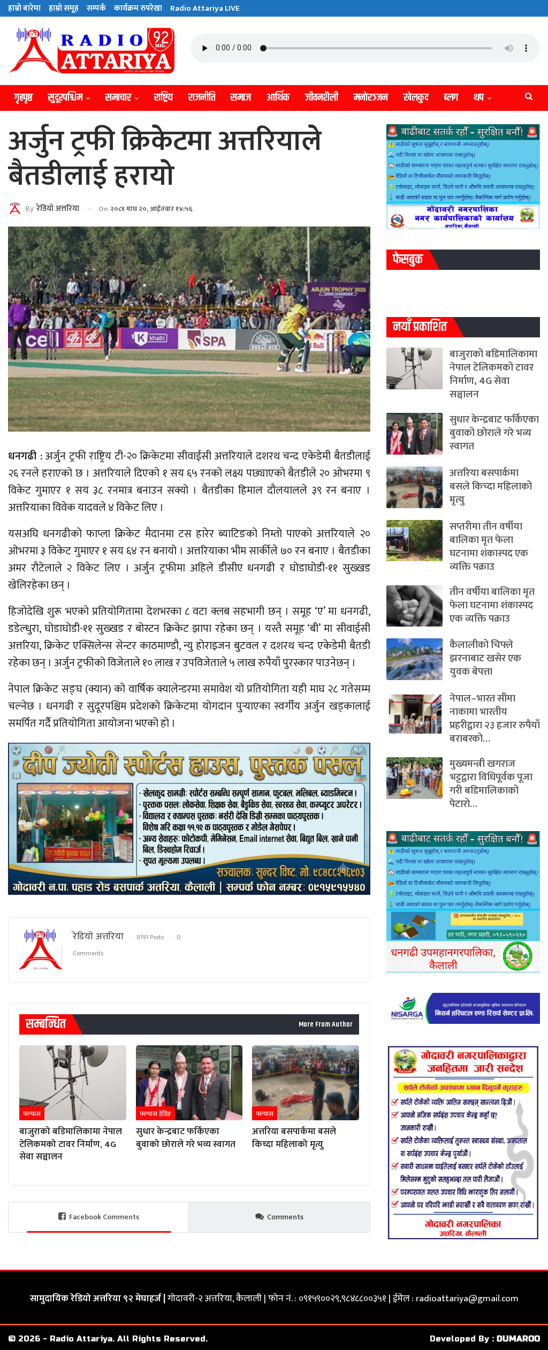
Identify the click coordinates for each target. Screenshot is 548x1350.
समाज (241, 97)
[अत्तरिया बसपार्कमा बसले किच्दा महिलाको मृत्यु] (305, 1082)
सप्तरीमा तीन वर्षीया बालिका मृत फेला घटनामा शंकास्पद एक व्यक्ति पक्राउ (489, 546)
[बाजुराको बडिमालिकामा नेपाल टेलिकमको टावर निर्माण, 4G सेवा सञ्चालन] (72, 1082)
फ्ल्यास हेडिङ (155, 1114)
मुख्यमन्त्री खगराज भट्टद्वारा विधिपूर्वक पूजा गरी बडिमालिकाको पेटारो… (491, 784)
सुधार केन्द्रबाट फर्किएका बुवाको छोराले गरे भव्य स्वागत (494, 433)
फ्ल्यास (32, 1114)
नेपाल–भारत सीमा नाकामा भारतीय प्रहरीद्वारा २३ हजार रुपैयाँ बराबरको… (495, 718)
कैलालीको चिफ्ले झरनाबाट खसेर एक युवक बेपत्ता (485, 658)
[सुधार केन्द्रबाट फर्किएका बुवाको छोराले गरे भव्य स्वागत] (189, 1082)
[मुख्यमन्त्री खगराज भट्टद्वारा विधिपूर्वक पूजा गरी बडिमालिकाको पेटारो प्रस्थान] (414, 778)
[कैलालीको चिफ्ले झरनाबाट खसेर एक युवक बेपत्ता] (414, 659)
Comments (285, 1217)
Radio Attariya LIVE (205, 8)
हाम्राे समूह (64, 8)
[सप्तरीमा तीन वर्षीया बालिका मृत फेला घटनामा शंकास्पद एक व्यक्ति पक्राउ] (414, 541)
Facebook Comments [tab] (104, 1217)
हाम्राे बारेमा (24, 8)
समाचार (118, 97)
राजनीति (201, 97)
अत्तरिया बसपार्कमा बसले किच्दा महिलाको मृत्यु (491, 486)
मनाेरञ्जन (371, 97)
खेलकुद (416, 97)
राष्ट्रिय (163, 97)
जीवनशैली (321, 97)
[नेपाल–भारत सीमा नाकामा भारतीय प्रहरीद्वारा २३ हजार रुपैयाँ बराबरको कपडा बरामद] (414, 713)
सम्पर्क (96, 8)
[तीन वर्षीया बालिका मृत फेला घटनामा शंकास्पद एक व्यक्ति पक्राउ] (414, 606)
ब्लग (451, 97)
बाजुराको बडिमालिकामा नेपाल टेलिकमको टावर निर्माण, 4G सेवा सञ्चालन (493, 374)
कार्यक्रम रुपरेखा (138, 8)
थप (479, 97)
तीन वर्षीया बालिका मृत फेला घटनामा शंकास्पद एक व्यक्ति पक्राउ (492, 605)
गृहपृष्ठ (23, 97)
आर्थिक (278, 97)
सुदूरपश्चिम (65, 97)
